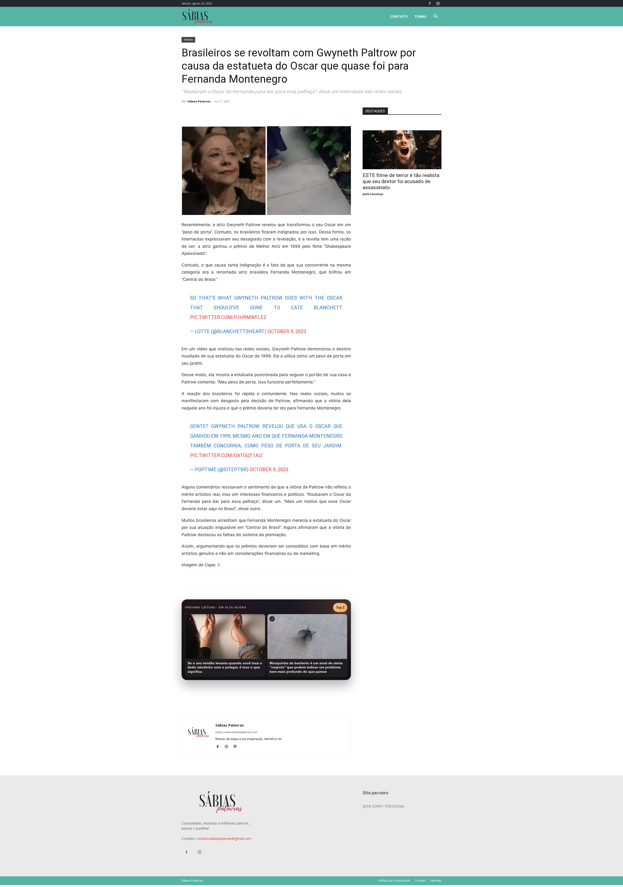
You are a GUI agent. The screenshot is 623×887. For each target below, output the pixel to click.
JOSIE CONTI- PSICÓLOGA (383, 806)
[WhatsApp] (250, 112)
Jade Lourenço (373, 194)
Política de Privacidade (394, 880)
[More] (261, 112)
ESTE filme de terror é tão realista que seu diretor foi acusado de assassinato (401, 181)
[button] (435, 17)
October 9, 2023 (286, 331)
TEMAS (420, 16)
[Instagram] (437, 3)
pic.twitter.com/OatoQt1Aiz (226, 455)
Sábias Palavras (199, 101)
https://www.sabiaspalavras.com (236, 732)
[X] (238, 112)
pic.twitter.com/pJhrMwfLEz (228, 317)
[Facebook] (429, 3)
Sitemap (435, 880)
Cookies (420, 880)
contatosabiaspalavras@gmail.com (223, 838)
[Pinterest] (237, 747)
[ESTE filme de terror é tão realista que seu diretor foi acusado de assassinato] (402, 133)
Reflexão (188, 39)
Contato (399, 16)
